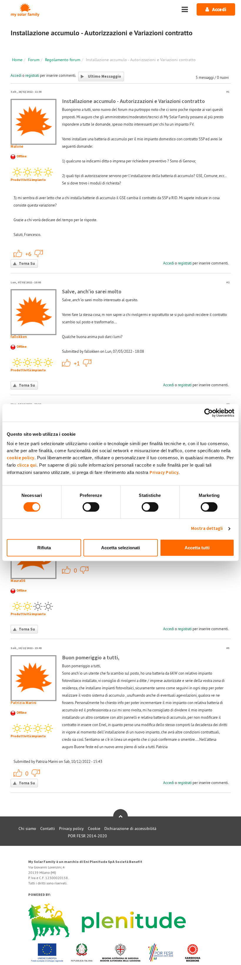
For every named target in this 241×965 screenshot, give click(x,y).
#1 (227, 91)
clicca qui (26, 465)
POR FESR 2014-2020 (87, 835)
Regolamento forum (62, 59)
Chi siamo (27, 828)
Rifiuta (44, 547)
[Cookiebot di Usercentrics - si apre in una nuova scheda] (208, 412)
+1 (18, 253)
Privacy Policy (164, 473)
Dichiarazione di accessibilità (130, 828)
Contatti (47, 828)
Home (17, 59)
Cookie (94, 828)
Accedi (16, 75)
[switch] (91, 507)
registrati (32, 75)
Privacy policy (71, 828)
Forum (33, 59)
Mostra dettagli (207, 528)
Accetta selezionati (120, 547)
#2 (227, 282)
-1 (38, 253)
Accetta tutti (197, 547)
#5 (227, 648)
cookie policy (20, 458)
